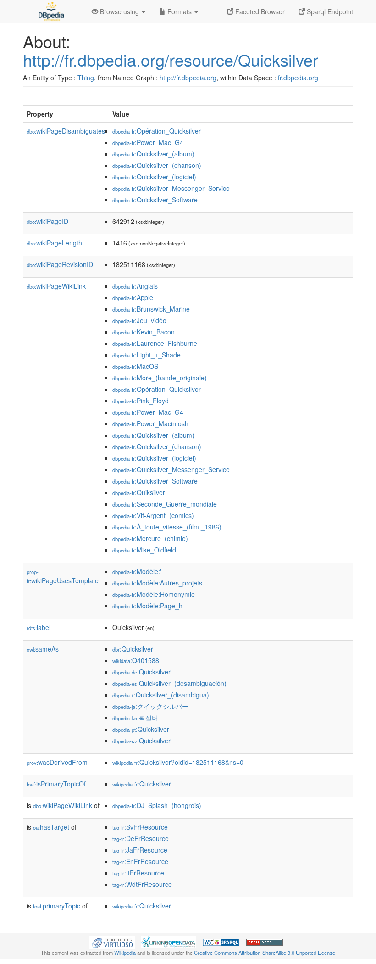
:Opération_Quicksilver (156, 130)
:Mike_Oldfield (144, 549)
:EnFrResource (140, 861)
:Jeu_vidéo (139, 320)
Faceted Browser (259, 11)
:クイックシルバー (150, 706)
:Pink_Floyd (140, 400)
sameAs (43, 648)
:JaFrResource (139, 849)
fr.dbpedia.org (298, 77)
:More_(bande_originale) (159, 377)
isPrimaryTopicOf (56, 783)
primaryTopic (56, 905)
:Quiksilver (138, 492)
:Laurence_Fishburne (154, 343)
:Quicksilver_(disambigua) (160, 694)
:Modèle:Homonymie (153, 594)
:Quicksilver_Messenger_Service (171, 188)
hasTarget (51, 826)
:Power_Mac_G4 (147, 142)
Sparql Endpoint (329, 11)
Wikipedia (125, 952)
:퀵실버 (135, 717)
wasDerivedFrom (57, 762)
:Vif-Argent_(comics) (153, 515)
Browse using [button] (119, 11)
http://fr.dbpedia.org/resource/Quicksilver (170, 59)
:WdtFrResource (142, 884)
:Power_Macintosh (150, 423)
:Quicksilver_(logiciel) (154, 176)
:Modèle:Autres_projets (157, 582)
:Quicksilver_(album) (153, 153)
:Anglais (135, 285)
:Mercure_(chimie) (150, 538)
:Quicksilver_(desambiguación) (169, 683)
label (38, 627)
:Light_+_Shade (146, 354)
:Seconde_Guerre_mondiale (164, 503)
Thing (85, 77)
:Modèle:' (136, 571)
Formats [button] (180, 11)
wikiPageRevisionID (60, 264)
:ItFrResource (138, 872)
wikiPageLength (54, 242)
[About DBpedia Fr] (50, 11)
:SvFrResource (140, 826)
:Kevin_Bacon (143, 331)
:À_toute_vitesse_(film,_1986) (166, 526)
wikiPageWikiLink (56, 285)
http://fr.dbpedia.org (188, 77)
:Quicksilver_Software (155, 199)
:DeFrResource (140, 838)
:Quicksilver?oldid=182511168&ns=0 (177, 762)
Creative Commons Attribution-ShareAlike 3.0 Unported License (264, 952)
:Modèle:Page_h (147, 605)
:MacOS (135, 366)
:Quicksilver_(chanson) (156, 165)
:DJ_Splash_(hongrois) (156, 805)
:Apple (132, 297)
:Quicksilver (132, 648)
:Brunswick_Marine (151, 308)
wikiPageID (47, 221)
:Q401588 (135, 660)
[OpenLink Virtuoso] (112, 941)
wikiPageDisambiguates (66, 130)
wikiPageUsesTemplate (63, 576)
